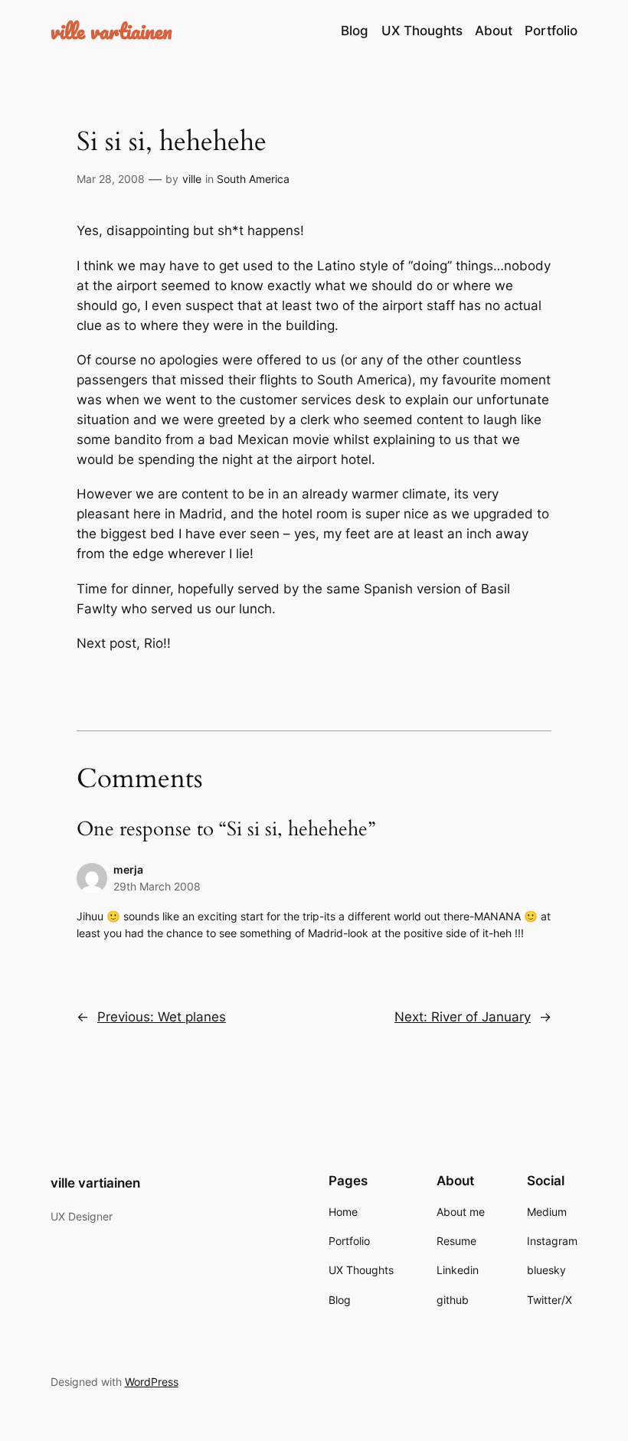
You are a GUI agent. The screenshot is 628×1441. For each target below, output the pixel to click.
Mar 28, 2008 (111, 178)
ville (191, 178)
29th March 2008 (157, 886)
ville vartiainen (111, 30)
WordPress (151, 1381)
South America (253, 178)
